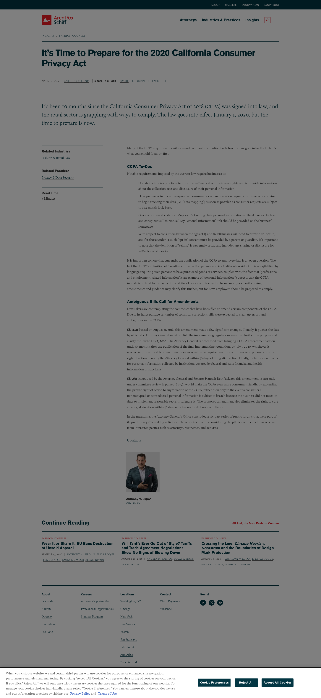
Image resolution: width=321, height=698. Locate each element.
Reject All (246, 682)
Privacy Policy (80, 693)
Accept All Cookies (277, 682)
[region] (160, 682)
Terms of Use (107, 693)
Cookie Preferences (214, 682)
